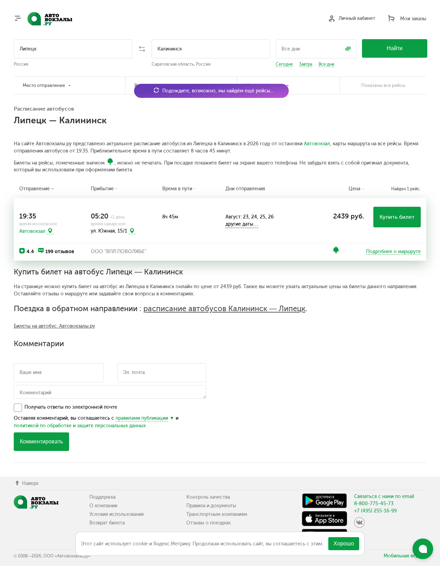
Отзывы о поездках (208, 523)
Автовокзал (317, 144)
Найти (395, 48)
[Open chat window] (422, 549)
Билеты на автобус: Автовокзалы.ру (54, 326)
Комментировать (41, 441)
